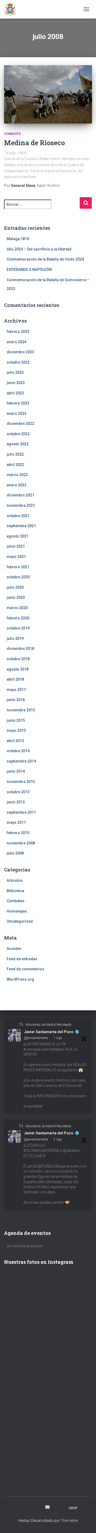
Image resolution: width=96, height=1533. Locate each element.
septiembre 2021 (21, 526)
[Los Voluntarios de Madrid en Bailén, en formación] (48, 1402)
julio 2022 (15, 454)
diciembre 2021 (20, 495)
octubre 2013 (18, 792)
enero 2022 (16, 485)
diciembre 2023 (20, 352)
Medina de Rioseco (34, 142)
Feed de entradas (22, 959)
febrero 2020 (18, 618)
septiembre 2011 (21, 812)
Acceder (14, 948)
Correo (47, 1507)
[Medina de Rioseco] (48, 94)
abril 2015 (15, 741)
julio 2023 (15, 372)
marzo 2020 (17, 608)
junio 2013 (16, 802)
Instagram (28, 1508)
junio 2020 (16, 597)
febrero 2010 (18, 833)
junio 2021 (16, 546)
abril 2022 (15, 464)
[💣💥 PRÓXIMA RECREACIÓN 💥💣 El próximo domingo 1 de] (48, 1350)
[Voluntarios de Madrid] (12, 9)
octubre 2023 (18, 362)
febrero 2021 (18, 567)
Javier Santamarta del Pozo (48, 1032)
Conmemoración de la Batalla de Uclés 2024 (45, 259)
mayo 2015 (16, 730)
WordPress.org (20, 979)
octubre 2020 (18, 577)
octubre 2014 (18, 751)
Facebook (19, 1508)
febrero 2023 (18, 403)
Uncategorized (20, 921)
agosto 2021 (18, 536)
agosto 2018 (18, 669)
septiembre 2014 (21, 761)
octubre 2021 (18, 516)
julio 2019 (15, 638)
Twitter (37, 1508)
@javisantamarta (36, 1038)
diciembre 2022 (20, 423)
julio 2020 (15, 587)
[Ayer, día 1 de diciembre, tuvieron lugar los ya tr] (48, 1298)
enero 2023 (16, 413)
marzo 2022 (17, 475)
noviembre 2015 (21, 710)
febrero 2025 (18, 331)
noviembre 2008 (21, 843)
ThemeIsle (69, 1520)
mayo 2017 (16, 690)
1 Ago (58, 1038)
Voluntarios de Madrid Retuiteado (48, 1025)
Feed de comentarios (25, 969)
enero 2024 (16, 342)
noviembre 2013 (21, 781)
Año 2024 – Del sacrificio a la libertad (39, 249)
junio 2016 (16, 700)
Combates (12, 134)
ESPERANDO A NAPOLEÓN (29, 269)
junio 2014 (16, 771)
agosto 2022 (18, 444)
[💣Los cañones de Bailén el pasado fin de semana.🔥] (48, 1454)
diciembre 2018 (20, 648)
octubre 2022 (18, 434)
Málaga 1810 (18, 239)
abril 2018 (15, 679)
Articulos (15, 880)
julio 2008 (15, 853)
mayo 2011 (16, 822)
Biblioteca (15, 891)
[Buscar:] (41, 208)
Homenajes (17, 911)
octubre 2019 (18, 628)
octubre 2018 (18, 659)
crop (73, 1508)
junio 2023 (16, 383)
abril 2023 (15, 393)
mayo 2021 (16, 556)
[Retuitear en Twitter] (21, 1024)
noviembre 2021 (21, 505)
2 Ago (58, 1139)
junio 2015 (16, 720)
